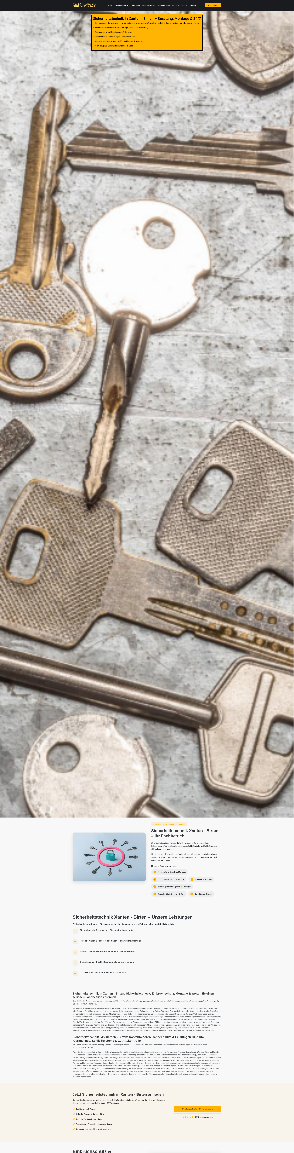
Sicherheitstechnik (179, 5)
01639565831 (213, 5)
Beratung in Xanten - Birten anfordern (197, 1109)
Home (110, 5)
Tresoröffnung (164, 5)
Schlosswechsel (148, 5)
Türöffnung (135, 5)
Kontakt (193, 5)
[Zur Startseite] (85, 5)
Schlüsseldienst (121, 5)
